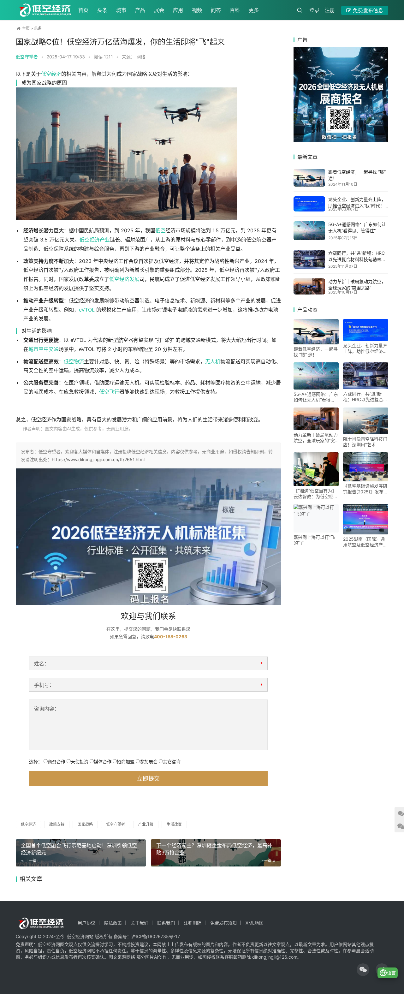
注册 (330, 10)
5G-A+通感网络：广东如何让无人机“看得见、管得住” (316, 397)
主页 (26, 28)
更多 (254, 10)
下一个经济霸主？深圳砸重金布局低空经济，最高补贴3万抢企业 (214, 849)
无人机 (212, 361)
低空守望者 (115, 824)
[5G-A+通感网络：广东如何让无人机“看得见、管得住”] (309, 230)
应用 (178, 10)
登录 (314, 10)
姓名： (41, 663)
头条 (102, 10)
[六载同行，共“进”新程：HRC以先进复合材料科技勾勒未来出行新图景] (309, 259)
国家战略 (85, 824)
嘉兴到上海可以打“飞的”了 (314, 539)
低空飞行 (109, 392)
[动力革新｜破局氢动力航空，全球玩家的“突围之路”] (309, 286)
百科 (235, 10)
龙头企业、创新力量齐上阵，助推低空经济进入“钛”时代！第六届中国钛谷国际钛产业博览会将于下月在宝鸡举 (365, 348)
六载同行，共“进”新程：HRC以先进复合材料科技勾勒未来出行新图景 (357, 259)
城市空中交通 (43, 349)
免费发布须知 (223, 923)
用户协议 (86, 923)
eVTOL (87, 310)
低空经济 (51, 74)
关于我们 (139, 923)
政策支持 (56, 824)
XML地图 (255, 923)
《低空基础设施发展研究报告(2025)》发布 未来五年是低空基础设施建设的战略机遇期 (365, 489)
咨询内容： (46, 708)
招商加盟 (125, 761)
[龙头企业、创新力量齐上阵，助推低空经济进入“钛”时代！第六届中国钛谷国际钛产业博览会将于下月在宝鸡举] (309, 203)
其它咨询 (172, 761)
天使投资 (79, 761)
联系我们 (166, 923)
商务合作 (56, 761)
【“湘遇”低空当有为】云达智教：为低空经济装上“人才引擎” (316, 493)
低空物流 (74, 361)
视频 (197, 10)
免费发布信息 (367, 10)
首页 (83, 10)
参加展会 (148, 761)
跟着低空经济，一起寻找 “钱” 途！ (316, 351)
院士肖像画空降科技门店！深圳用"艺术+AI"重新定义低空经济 (365, 442)
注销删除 (192, 923)
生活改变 (174, 824)
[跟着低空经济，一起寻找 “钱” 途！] (309, 178)
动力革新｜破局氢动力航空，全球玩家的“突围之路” (316, 437)
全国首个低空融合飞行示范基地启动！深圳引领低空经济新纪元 (79, 849)
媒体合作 (102, 761)
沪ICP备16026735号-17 (155, 936)
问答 (216, 10)
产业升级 (145, 824)
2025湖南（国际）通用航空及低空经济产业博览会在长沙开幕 (365, 542)
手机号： (44, 685)
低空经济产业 (95, 239)
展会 (159, 10)
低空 (160, 230)
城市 (121, 10)
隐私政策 (113, 923)
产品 (140, 10)
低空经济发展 (124, 279)
